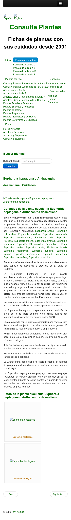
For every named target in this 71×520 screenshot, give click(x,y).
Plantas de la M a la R (24, 71)
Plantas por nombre (25, 60)
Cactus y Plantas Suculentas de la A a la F (25, 83)
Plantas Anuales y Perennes (18, 103)
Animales (52, 95)
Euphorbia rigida (35, 247)
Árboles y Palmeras (13, 132)
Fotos (8, 124)
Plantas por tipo (13, 79)
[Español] (9, 16)
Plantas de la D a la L (24, 67)
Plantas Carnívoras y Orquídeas (20, 119)
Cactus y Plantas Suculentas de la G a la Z (25, 86)
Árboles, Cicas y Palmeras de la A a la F (24, 96)
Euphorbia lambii (13, 247)
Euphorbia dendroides (54, 254)
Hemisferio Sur (55, 86)
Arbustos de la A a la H (15, 90)
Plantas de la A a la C (24, 64)
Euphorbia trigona (23, 240)
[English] (19, 16)
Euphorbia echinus (56, 244)
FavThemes (18, 511)
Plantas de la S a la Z (24, 74)
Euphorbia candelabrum (17, 237)
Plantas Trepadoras (13, 113)
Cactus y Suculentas (14, 138)
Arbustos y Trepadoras (15, 135)
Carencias (53, 102)
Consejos (55, 79)
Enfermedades (57, 91)
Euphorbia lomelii (57, 247)
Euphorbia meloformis (16, 250)
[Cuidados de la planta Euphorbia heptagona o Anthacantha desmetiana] (35, 199)
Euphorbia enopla (44, 230)
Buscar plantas (11, 160)
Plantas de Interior (12, 109)
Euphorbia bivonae (45, 240)
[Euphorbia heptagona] (22, 419)
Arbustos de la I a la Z (14, 93)
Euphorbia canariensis (55, 234)
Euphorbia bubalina (43, 250)
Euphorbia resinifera (29, 234)
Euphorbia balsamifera (15, 257)
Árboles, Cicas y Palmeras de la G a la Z (24, 100)
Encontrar (10, 166)
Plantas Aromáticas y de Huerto (19, 116)
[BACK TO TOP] (4, 501)
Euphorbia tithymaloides (30, 244)
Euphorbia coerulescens (27, 254)
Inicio (8, 60)
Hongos (52, 99)
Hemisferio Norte (57, 83)
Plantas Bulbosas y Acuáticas (18, 106)
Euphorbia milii (44, 237)
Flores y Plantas (11, 128)
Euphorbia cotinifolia (39, 257)
